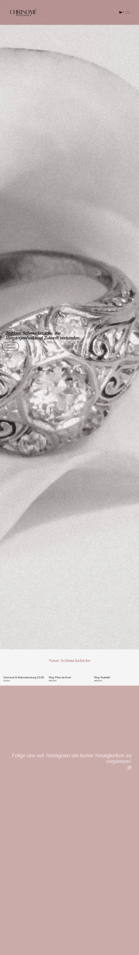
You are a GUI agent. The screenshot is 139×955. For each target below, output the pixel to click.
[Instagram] (129, 768)
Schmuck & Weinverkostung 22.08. (23, 677)
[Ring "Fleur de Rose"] (70, 672)
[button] (132, 668)
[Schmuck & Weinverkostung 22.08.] (24, 672)
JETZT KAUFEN (11, 346)
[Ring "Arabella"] (115, 672)
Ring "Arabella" (102, 677)
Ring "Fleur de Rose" (60, 677)
